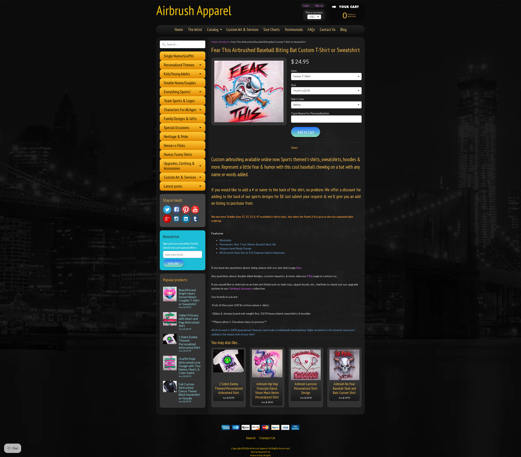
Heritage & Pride (176, 136)
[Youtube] (195, 209)
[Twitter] (167, 209)
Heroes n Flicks (174, 145)
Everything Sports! (177, 91)
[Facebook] (176, 209)
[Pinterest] (186, 209)
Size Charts (271, 29)
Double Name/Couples (180, 82)
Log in (306, 5)
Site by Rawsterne (260, 451)
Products (224, 41)
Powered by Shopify (260, 455)
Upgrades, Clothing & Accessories (179, 166)
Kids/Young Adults (177, 74)
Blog (343, 29)
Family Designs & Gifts (180, 118)
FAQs (311, 29)
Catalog (212, 29)
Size (293, 85)
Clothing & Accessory (241, 288)
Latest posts (173, 186)
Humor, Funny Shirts (178, 154)
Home (179, 29)
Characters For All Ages (180, 109)
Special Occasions (176, 127)
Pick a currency (314, 12)
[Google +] (167, 219)
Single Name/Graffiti (179, 56)
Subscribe (173, 263)
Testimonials (294, 29)
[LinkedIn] (186, 219)
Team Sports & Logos (179, 100)
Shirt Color (297, 99)
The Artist (195, 29)
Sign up (319, 5)
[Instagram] (176, 219)
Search (250, 438)
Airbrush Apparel (193, 10)
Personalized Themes (179, 65)
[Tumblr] (195, 219)
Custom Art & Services (242, 29)
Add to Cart (305, 132)
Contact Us (327, 29)
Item (294, 70)
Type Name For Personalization (310, 113)
